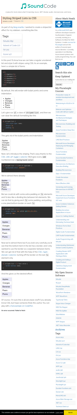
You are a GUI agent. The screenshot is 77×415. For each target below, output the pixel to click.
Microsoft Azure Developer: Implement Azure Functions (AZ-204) (65, 198)
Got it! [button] (70, 412)
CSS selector (14, 157)
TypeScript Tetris (61, 300)
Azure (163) (60, 337)
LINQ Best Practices (63, 140)
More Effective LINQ (63, 183)
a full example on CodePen (21, 306)
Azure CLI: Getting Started (65, 216)
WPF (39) (59, 366)
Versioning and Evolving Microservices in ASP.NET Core (65, 189)
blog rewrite (18, 27)
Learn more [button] (59, 412)
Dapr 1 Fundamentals (63, 174)
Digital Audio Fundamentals (65, 232)
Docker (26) (60, 392)
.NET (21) (59, 403)
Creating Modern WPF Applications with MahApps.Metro (63, 253)
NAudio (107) (60, 341)
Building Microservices (64, 170)
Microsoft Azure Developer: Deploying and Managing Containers (65, 146)
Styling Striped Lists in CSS (19, 18)
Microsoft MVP (64, 30)
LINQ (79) (59, 348)
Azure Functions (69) (63, 359)
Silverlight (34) (60, 381)
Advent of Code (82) (62, 344)
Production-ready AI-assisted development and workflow (65, 97)
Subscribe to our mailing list (65, 80)
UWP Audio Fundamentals (65, 235)
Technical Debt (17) (62, 406)
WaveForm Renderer (63, 292)
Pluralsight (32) (61, 385)
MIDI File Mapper (62, 307)
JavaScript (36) (61, 377)
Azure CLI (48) (60, 363)
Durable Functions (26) (63, 388)
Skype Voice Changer (63, 303)
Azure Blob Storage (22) (64, 399)
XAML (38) (59, 374)
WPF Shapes (60, 322)
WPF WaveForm (61, 296)
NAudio (58, 279)
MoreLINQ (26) (61, 395)
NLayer (58, 283)
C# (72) (58, 352)
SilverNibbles (60, 314)
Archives (60, 329)
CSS (22, 21)
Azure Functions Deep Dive (65, 130)
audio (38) (59, 370)
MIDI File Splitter (61, 311)
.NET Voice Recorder (63, 325)
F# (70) (58, 355)
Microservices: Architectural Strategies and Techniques (64, 118)
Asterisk (58, 318)
